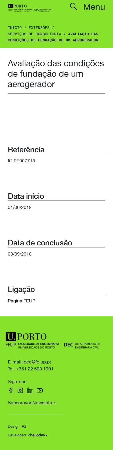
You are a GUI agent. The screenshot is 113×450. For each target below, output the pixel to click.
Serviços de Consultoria (34, 33)
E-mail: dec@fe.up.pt (29, 361)
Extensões (39, 27)
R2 (24, 426)
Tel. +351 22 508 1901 (31, 368)
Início (15, 27)
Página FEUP (21, 300)
